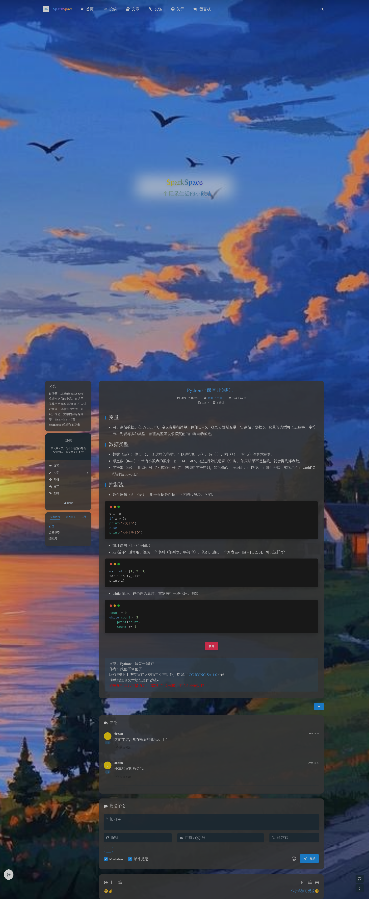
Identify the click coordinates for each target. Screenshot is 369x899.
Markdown (117, 859)
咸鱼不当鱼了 (216, 398)
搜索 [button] (69, 503)
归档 (56, 479)
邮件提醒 (141, 859)
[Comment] (360, 879)
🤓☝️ (108, 891)
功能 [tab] (83, 517)
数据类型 (54, 532)
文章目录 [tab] (55, 517)
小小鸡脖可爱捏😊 (304, 891)
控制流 (52, 538)
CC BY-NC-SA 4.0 (203, 674)
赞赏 (211, 646)
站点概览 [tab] (71, 517)
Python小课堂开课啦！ (211, 390)
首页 (56, 465)
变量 (51, 526)
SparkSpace (62, 9)
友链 (56, 493)
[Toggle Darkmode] (360, 888)
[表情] (294, 859)
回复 (313, 750)
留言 (56, 486)
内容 (56, 472)
